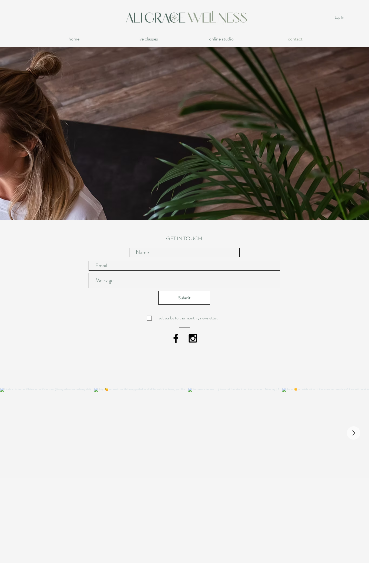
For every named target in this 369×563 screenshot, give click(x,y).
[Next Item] (353, 433)
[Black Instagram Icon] (193, 338)
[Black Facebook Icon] (176, 338)
